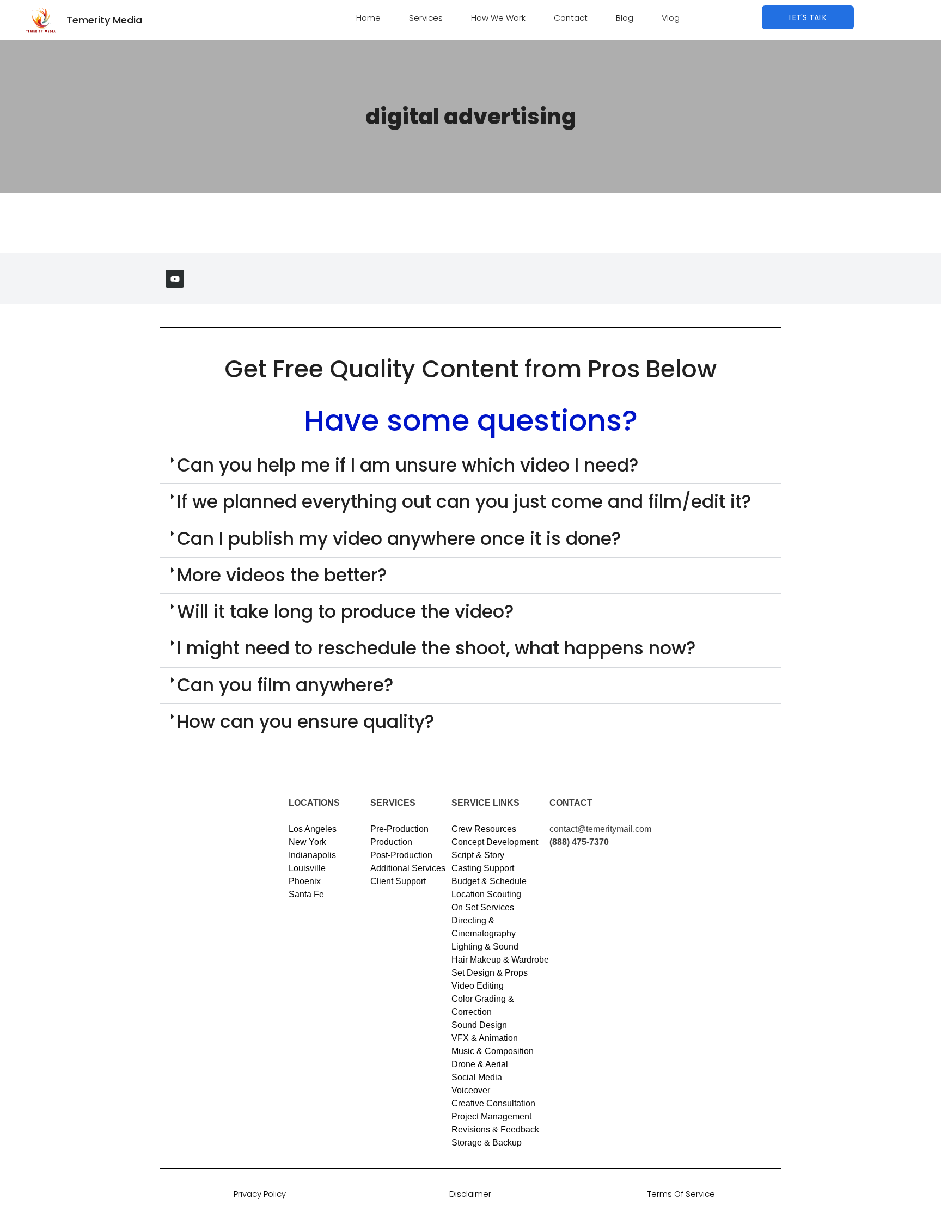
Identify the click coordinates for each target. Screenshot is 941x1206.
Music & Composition (492, 1051)
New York (307, 842)
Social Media (476, 1077)
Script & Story (477, 855)
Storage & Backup (486, 1142)
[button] (470, 466)
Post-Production (401, 855)
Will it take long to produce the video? (345, 612)
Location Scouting (486, 894)
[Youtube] (175, 279)
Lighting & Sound (484, 946)
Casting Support (482, 868)
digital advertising (470, 116)
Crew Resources (483, 829)
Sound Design (479, 1025)
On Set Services (482, 907)
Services (426, 17)
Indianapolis (312, 855)
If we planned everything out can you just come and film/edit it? (464, 502)
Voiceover (470, 1090)
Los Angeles (313, 829)
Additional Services (407, 868)
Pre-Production (399, 829)
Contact (571, 17)
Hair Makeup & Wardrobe (500, 959)
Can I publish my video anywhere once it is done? (399, 539)
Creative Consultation (493, 1103)
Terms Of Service (681, 1193)
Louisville (307, 868)
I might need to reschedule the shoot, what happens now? (436, 648)
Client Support (398, 881)
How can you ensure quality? (306, 721)
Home (368, 17)
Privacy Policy (260, 1193)
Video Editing (477, 985)
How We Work (498, 17)
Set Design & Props (489, 972)
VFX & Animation (484, 1038)
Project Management (491, 1116)
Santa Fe (306, 894)
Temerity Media (104, 20)
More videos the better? (282, 575)
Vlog (671, 17)
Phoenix (305, 881)
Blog (624, 17)
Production (391, 842)
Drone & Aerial (479, 1064)
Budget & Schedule (489, 881)
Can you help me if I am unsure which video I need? (408, 465)
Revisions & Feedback (495, 1129)
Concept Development (494, 842)
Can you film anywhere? (285, 685)
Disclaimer (470, 1193)
